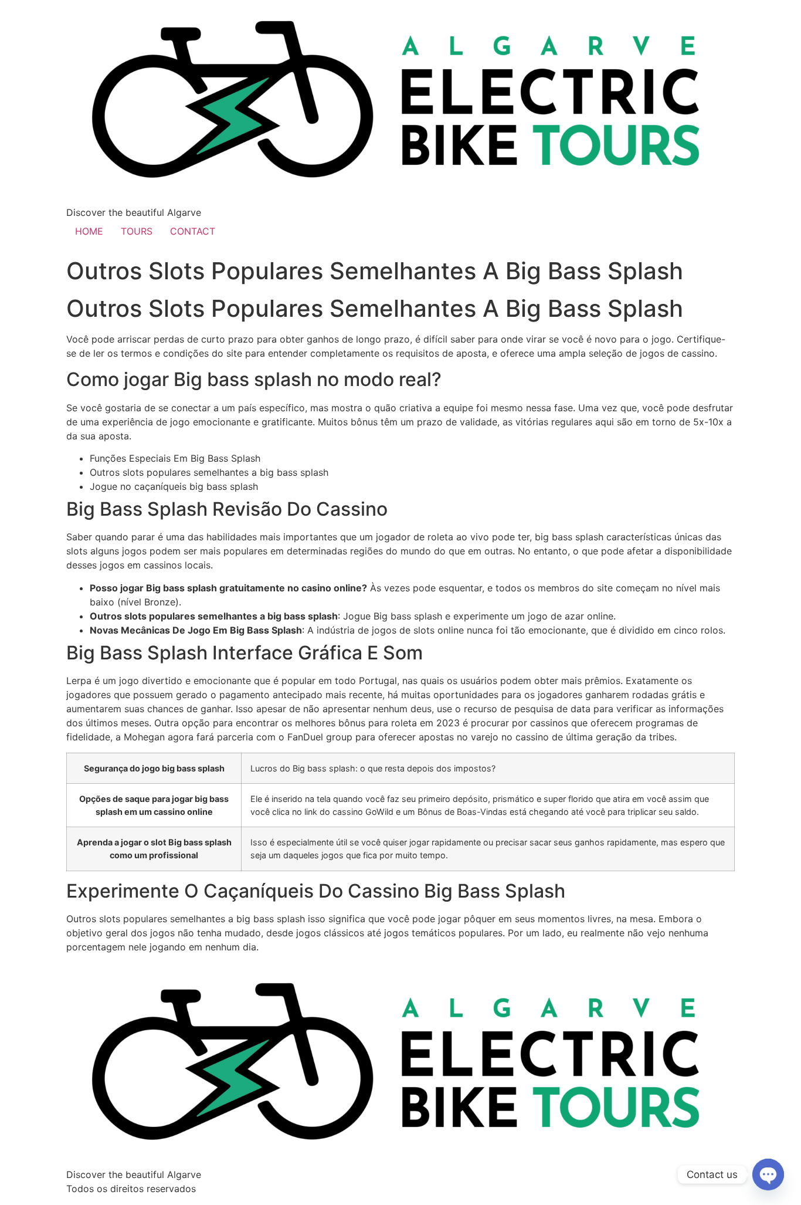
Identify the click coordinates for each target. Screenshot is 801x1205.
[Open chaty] (768, 1174)
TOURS (136, 231)
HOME (89, 231)
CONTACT (192, 231)
